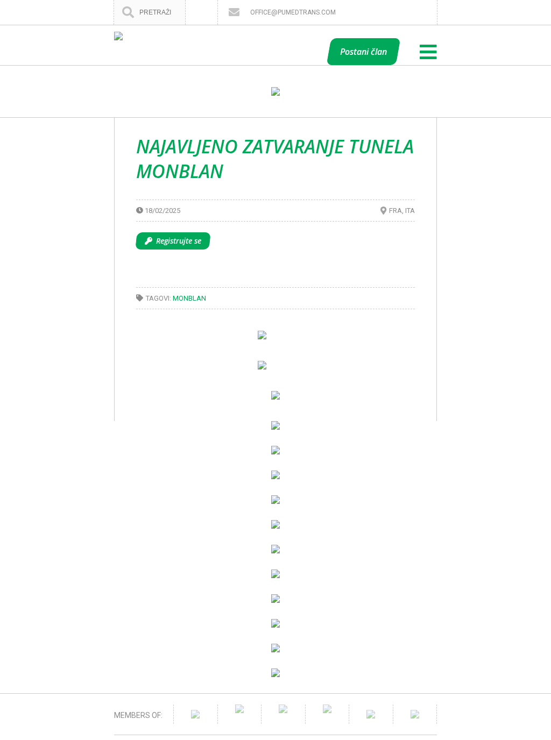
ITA (410, 211)
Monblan (189, 298)
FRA (395, 211)
